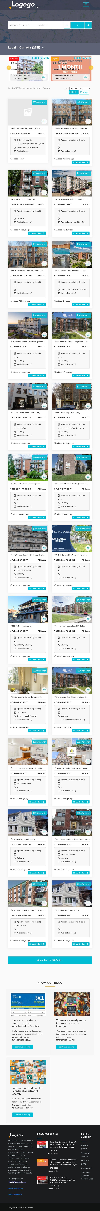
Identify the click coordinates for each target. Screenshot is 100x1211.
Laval (12, 47)
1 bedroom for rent (20, 418)
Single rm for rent (20, 133)
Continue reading (22, 1047)
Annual (42, 133)
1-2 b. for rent (18, 63)
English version (15, 1194)
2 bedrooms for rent (21, 276)
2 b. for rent (60, 63)
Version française (15, 1188)
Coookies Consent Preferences (87, 1175)
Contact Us (86, 1168)
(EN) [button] (37, 7)
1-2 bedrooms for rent (66, 133)
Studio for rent (63, 204)
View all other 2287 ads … (50, 960)
